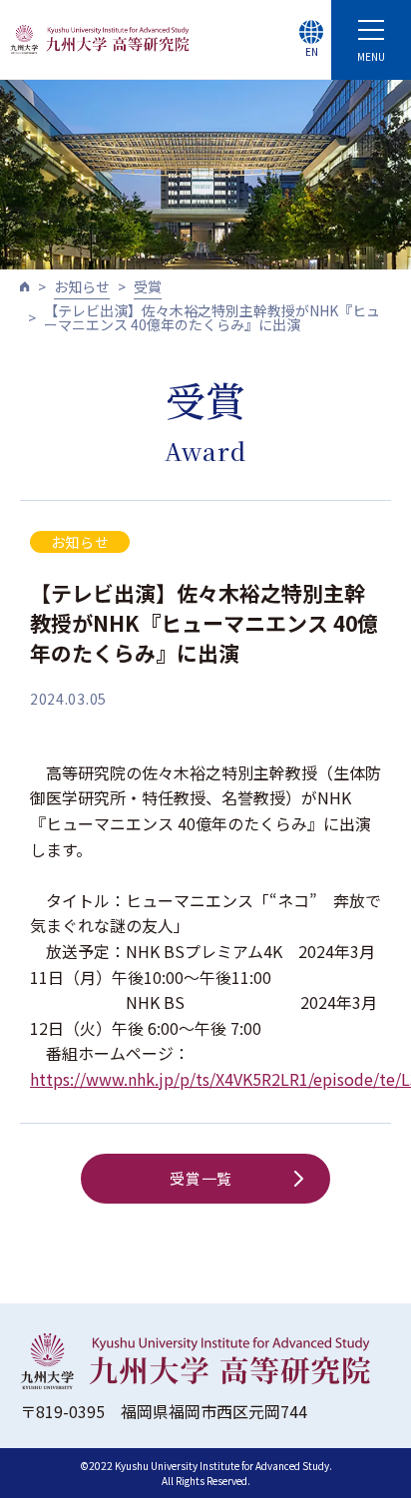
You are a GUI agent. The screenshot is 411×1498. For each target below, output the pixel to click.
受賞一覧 (201, 1178)
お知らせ (82, 286)
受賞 (148, 286)
